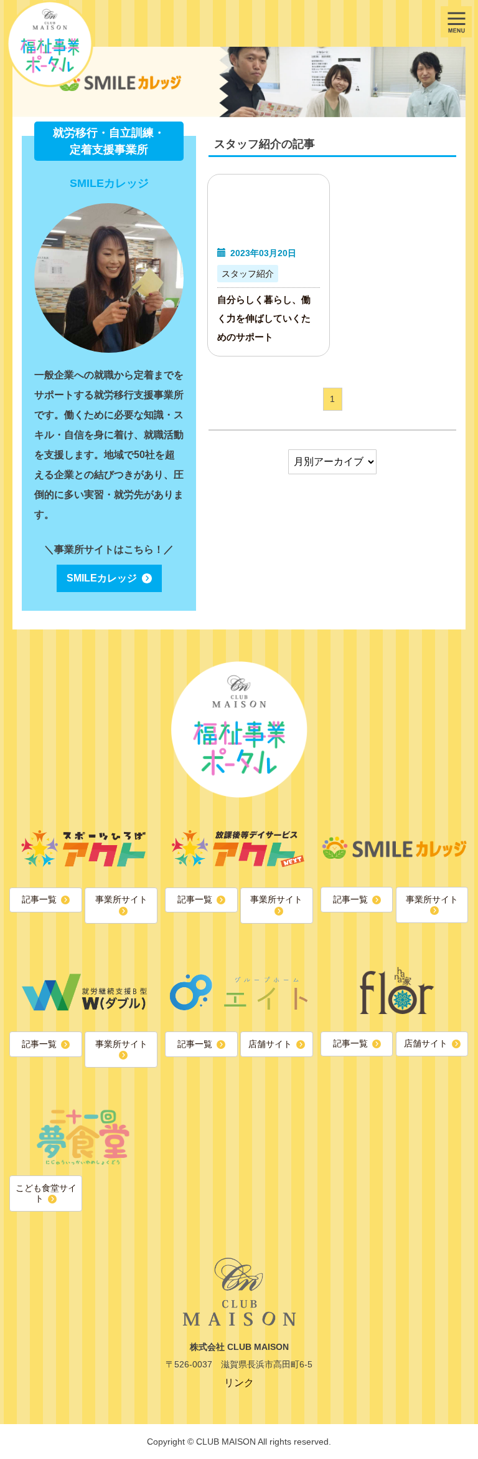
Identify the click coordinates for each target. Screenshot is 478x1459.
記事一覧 (39, 899)
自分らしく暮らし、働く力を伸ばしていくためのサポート (264, 318)
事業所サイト (121, 899)
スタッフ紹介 (248, 274)
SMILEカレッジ (102, 578)
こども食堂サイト (46, 1193)
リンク (239, 1382)
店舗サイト (270, 1044)
